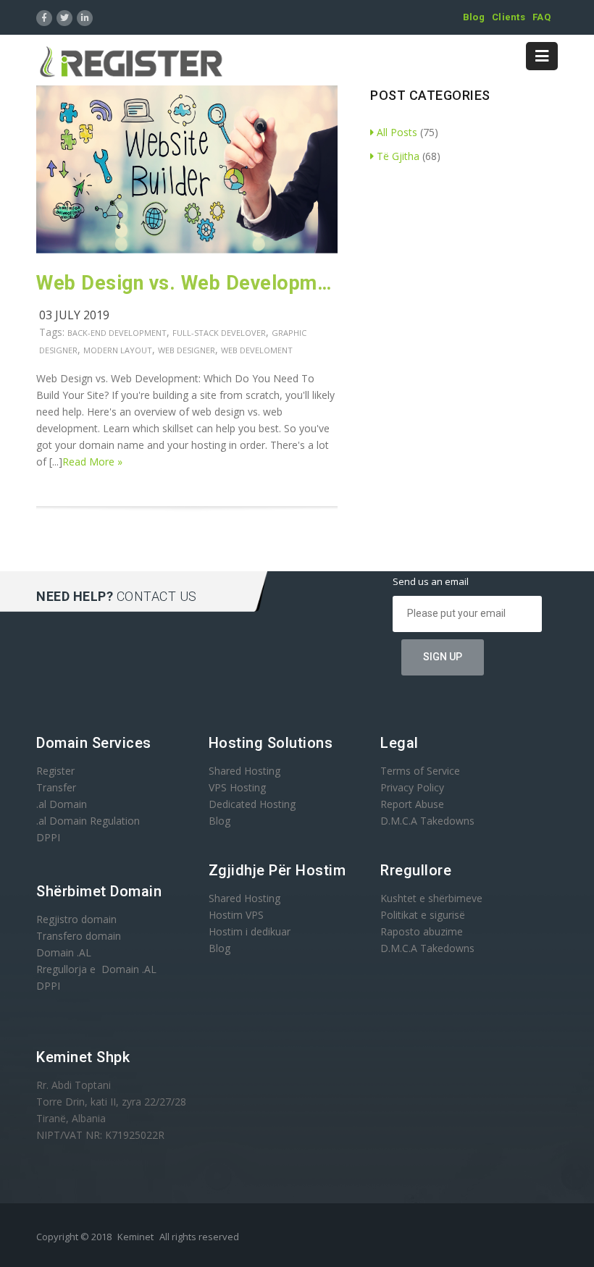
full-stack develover (219, 332)
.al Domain (61, 804)
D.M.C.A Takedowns (427, 821)
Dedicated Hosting (252, 804)
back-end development (117, 332)
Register (55, 771)
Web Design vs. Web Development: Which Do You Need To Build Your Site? (187, 283)
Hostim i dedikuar (249, 931)
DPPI (48, 837)
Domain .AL (63, 952)
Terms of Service (420, 771)
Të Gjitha (398, 156)
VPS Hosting (237, 787)
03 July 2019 (74, 315)
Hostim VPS (236, 915)
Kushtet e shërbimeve (431, 898)
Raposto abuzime (423, 931)
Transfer (56, 787)
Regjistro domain (76, 919)
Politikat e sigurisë (422, 915)
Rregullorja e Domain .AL (96, 969)
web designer (186, 350)
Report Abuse (412, 804)
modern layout (117, 350)
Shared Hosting (244, 771)
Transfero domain (78, 936)
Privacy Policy (412, 787)
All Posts (397, 132)
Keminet (135, 1236)
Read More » (92, 461)
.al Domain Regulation (88, 821)
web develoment (257, 350)
